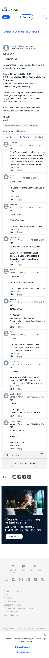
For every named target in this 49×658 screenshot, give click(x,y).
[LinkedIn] (29, 477)
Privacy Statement (23, 647)
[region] (24, 644)
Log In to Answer (24, 464)
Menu (45, 8)
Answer (26, 137)
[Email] (14, 477)
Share (40, 137)
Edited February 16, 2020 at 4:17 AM (23, 49)
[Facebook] (19, 477)
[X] (24, 477)
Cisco (10, 9)
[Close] (45, 635)
